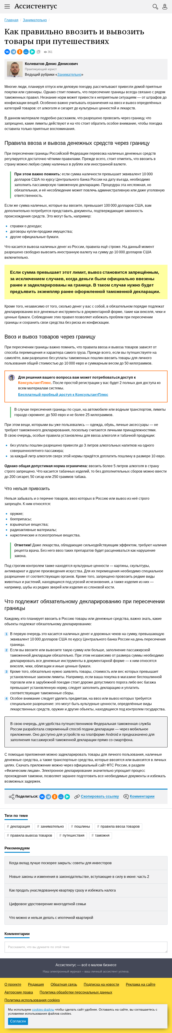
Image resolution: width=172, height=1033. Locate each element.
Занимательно (69, 74)
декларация (20, 826)
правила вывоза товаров (31, 835)
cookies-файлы (43, 1009)
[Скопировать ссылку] (38, 51)
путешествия (73, 835)
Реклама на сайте (140, 984)
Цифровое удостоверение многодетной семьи (47, 904)
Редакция (36, 984)
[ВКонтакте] (7, 51)
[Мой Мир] (26, 51)
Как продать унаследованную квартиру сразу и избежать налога (62, 890)
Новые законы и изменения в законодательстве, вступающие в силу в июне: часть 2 (79, 877)
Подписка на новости (101, 984)
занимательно (52, 826)
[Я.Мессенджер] (32, 51)
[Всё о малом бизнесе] (35, 6)
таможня (102, 835)
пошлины (82, 826)
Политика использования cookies (32, 1000)
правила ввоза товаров (120, 826)
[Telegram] (13, 51)
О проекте (12, 984)
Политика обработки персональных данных (76, 992)
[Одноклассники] (19, 51)
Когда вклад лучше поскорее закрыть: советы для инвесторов (60, 863)
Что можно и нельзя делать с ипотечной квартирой (51, 918)
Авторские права (18, 992)
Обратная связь (64, 984)
